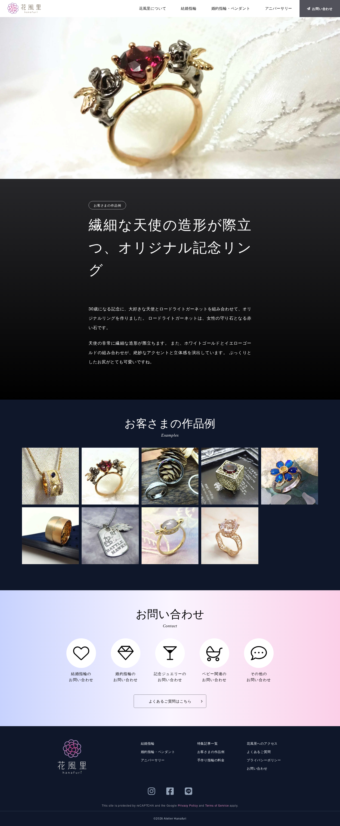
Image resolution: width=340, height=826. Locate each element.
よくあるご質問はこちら (170, 701)
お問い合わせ (322, 8)
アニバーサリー (278, 8)
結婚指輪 (188, 8)
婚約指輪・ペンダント (230, 8)
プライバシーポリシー (264, 760)
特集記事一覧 (207, 743)
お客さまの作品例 (211, 751)
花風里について (152, 8)
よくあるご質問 (259, 751)
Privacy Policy (188, 805)
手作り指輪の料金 (211, 760)
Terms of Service (217, 805)
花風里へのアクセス (262, 743)
